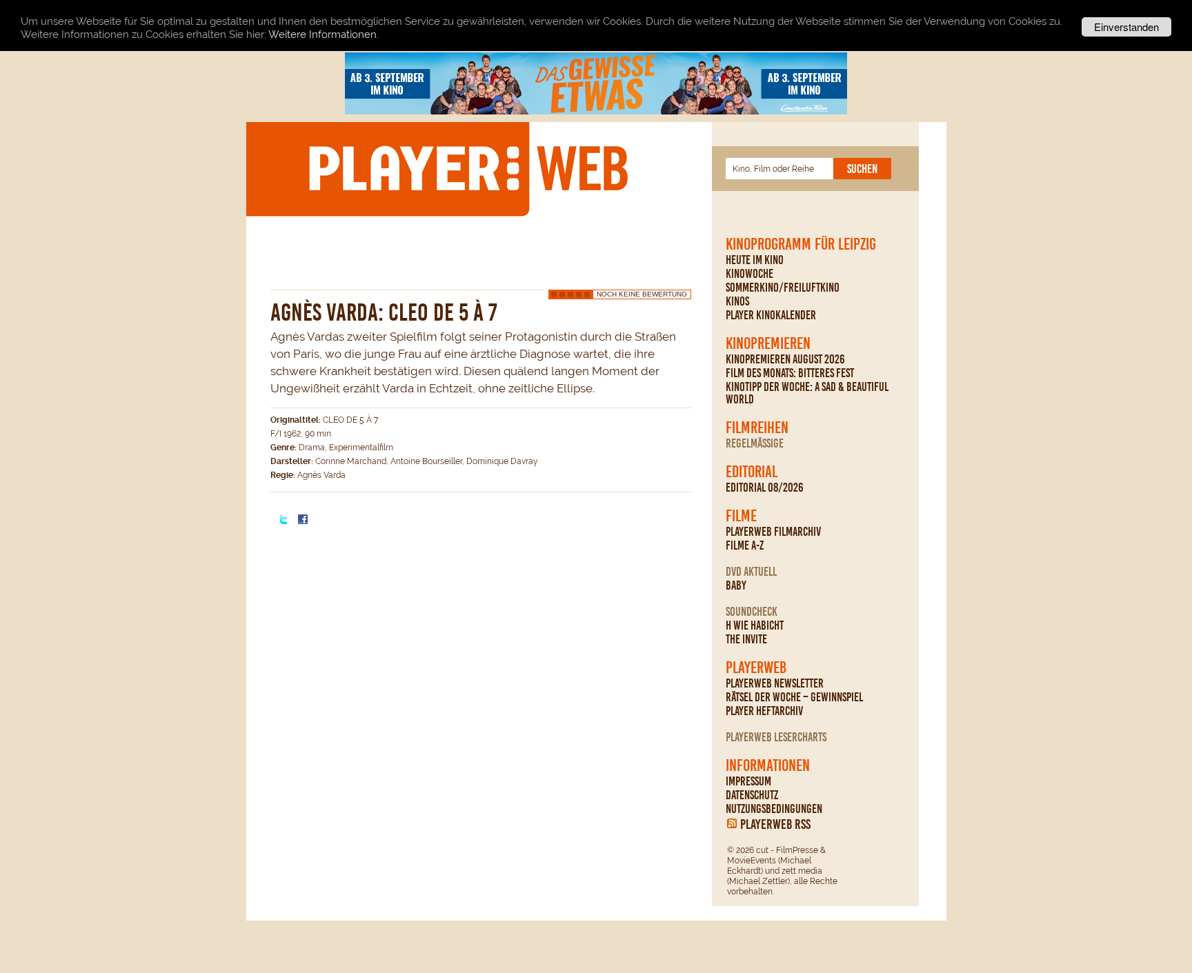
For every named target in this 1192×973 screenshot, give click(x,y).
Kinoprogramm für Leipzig (801, 244)
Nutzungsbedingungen (774, 809)
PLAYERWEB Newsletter (775, 683)
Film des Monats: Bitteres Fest (790, 373)
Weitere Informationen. (323, 34)
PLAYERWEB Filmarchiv (773, 531)
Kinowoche (749, 274)
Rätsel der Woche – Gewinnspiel (794, 697)
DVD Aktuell (751, 571)
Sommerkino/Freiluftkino (783, 287)
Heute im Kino (755, 260)
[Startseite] (467, 168)
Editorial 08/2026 (765, 487)
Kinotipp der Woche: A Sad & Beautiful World (807, 393)
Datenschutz (752, 795)
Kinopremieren (768, 343)
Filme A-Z (745, 545)
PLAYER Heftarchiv (764, 711)
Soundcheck (751, 611)
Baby (736, 585)
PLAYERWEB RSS (775, 824)
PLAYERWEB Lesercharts (776, 737)
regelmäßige (755, 443)
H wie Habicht (755, 625)
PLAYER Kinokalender (771, 315)
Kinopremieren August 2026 (785, 359)
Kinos (737, 301)
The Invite (746, 639)
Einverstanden (1126, 26)
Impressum (748, 781)
